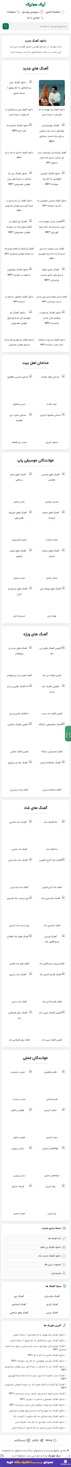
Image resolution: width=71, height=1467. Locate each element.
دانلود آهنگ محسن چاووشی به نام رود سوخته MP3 (38, 1361)
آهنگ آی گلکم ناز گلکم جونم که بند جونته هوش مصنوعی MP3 (36, 1386)
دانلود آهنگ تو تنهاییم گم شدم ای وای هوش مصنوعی (37, 1410)
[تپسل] (1, 1456)
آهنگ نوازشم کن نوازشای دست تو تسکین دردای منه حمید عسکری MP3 (36, 1348)
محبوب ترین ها (53, 1264)
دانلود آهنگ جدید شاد (49, 1256)
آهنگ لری (19, 1296)
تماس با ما (33, 18)
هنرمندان (56, 1273)
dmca (49, 1440)
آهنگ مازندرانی (52, 1296)
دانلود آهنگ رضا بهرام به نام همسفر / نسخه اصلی (39, 1335)
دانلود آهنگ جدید (35, 41)
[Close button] (69, 1456)
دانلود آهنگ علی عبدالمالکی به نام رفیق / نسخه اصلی (37, 1340)
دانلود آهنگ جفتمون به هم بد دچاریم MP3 (42, 1399)
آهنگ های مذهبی (19, 1312)
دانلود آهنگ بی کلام (50, 1247)
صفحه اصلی (53, 12)
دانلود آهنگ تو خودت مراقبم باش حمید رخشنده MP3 (37, 1405)
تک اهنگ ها (54, 1238)
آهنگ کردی (52, 1304)
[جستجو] (6, 26)
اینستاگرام (20, 1440)
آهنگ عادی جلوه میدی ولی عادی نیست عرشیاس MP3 (37, 1393)
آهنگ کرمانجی (19, 1304)
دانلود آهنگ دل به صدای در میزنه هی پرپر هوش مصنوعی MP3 (36, 1368)
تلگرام (35, 1440)
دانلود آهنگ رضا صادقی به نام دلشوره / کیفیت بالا (39, 1416)
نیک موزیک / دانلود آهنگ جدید (35, 4)
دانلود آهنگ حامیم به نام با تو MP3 (46, 1355)
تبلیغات (11, 12)
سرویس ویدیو (30, 12)
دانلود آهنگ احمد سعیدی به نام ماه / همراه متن (40, 1422)
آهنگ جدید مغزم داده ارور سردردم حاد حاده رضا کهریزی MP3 (37, 1377)
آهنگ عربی (52, 1312)
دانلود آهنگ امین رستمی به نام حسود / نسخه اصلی (38, 1427)
